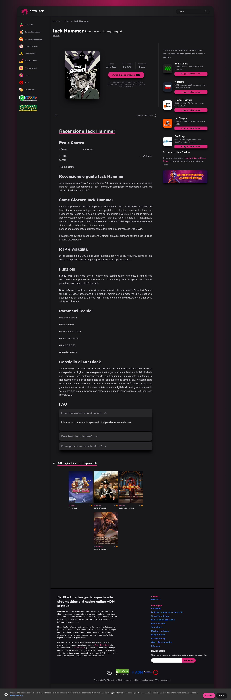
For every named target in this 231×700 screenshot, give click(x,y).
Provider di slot (31, 68)
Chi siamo (156, 608)
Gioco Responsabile (161, 642)
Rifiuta (221, 695)
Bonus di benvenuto (32, 32)
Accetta (209, 695)
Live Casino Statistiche (163, 619)
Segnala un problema (144, 115)
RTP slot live (29, 90)
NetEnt (56, 35)
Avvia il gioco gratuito (123, 74)
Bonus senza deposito (33, 39)
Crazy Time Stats (31, 46)
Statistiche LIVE (31, 61)
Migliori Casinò (30, 54)
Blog (27, 82)
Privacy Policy (158, 638)
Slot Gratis (29, 25)
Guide (27, 75)
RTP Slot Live (158, 623)
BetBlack (156, 599)
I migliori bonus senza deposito (167, 612)
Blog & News (158, 634)
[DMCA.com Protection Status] (122, 672)
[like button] (56, 115)
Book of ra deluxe (160, 631)
